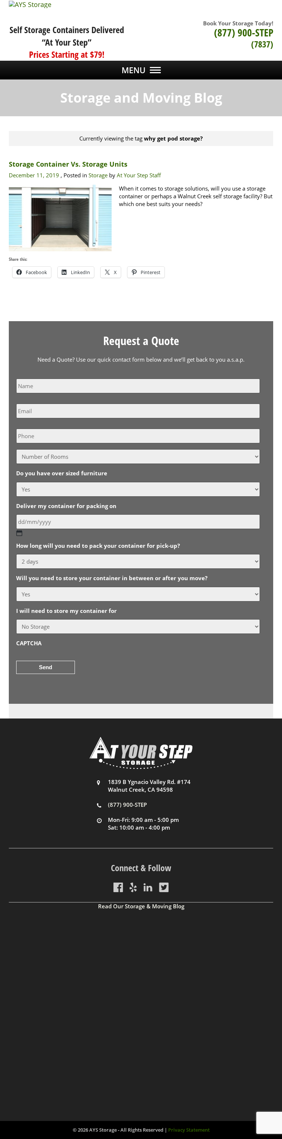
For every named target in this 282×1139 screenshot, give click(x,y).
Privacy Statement (189, 1129)
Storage (98, 175)
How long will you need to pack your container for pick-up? (98, 545)
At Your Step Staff (139, 175)
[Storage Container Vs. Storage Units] (60, 217)
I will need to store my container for (66, 610)
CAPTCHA (28, 643)
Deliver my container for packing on (66, 506)
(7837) (262, 44)
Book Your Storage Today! (238, 23)
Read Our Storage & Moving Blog (141, 906)
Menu (133, 69)
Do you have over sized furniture (61, 473)
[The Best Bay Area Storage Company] (141, 4)
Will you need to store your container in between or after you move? (111, 578)
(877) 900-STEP (243, 32)
